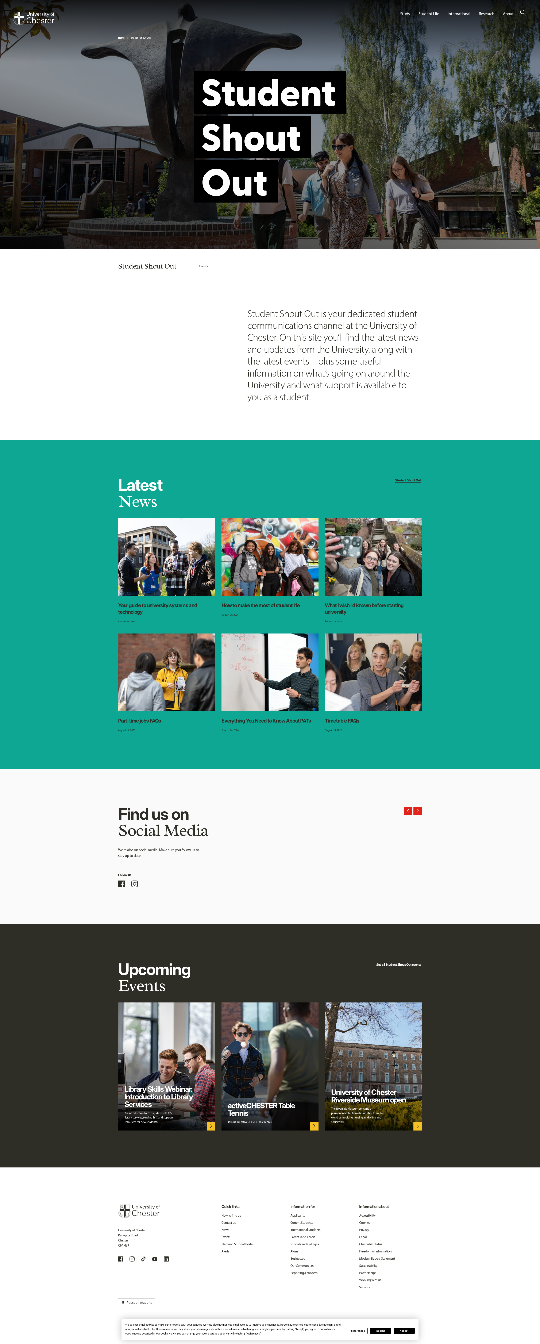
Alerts (225, 1251)
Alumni (295, 1251)
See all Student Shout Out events (398, 964)
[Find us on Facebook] (121, 884)
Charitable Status (370, 1244)
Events (203, 266)
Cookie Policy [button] (168, 1333)
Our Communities (302, 1266)
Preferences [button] (253, 1333)
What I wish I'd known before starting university (364, 608)
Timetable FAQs (342, 721)
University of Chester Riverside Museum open (368, 1096)
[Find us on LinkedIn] (166, 1259)
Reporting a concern (304, 1273)
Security (364, 1287)
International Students (305, 1230)
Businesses (297, 1258)
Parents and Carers (302, 1237)
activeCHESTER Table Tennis (261, 1109)
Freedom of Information (375, 1251)
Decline (380, 1330)
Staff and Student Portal (237, 1244)
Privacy (364, 1230)
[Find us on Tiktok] (143, 1259)
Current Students (301, 1223)
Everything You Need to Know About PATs (266, 721)
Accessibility (367, 1215)
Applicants (297, 1215)
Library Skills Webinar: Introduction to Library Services (158, 1097)
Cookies (364, 1223)
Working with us (370, 1280)
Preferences (357, 1330)
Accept (404, 1330)
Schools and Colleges (304, 1244)
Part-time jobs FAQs (139, 721)
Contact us (228, 1223)
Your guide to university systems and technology (157, 608)
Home (121, 37)
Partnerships (367, 1273)
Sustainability (368, 1266)
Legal (363, 1237)
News (225, 1230)
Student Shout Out (141, 37)
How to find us (231, 1215)
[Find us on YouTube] (154, 1259)
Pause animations (136, 1303)
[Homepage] (33, 18)
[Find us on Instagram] (134, 884)
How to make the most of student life (260, 605)
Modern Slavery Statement (377, 1258)
